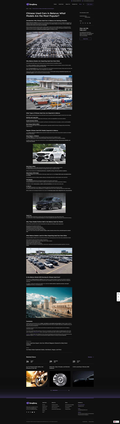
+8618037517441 (78, 0)
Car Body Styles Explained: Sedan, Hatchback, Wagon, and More (43, 349)
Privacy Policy (91, 421)
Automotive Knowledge (69, 404)
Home (55, 4)
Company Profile (55, 404)
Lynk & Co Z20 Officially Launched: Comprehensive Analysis (81, 367)
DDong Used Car (37, 332)
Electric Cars (44, 409)
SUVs (43, 412)
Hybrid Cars (44, 407)
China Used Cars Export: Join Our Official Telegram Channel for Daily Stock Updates (46, 343)
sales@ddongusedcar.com (90, 0)
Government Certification (56, 409)
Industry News (87, 17)
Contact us (28, 334)
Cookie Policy (84, 421)
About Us (68, 4)
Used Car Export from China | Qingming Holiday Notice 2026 (58, 367)
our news (35, 335)
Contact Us (74, 4)
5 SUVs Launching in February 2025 (34, 366)
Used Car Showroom (55, 406)
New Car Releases (68, 406)
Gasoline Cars (44, 406)
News (80, 4)
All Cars (43, 404)
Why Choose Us (54, 407)
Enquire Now (85, 38)
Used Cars (61, 4)
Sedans (43, 410)
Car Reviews (67, 407)
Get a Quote (90, 4)
